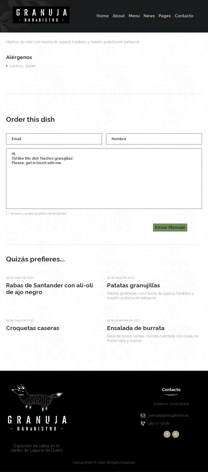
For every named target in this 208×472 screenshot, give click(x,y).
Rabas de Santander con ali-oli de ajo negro (49, 288)
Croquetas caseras (32, 328)
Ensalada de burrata (136, 328)
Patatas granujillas (133, 285)
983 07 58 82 (159, 423)
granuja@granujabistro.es (168, 415)
